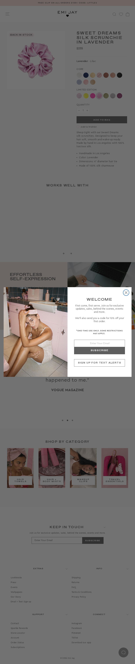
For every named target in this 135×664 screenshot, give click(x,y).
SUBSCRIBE (99, 350)
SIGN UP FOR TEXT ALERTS (99, 362)
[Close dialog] (126, 293)
